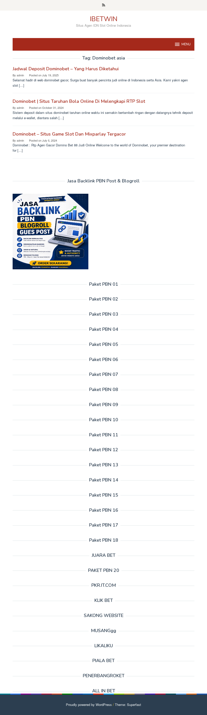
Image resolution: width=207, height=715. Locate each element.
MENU (186, 44)
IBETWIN (103, 19)
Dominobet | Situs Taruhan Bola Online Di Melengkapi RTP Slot (79, 101)
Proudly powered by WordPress (89, 704)
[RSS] (104, 5)
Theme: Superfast (128, 704)
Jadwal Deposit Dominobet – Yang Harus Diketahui (66, 69)
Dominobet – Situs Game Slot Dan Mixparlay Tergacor (69, 134)
